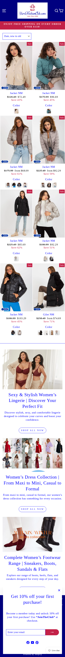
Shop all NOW (32, 509)
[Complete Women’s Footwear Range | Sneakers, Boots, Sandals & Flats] (32, 534)
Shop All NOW (32, 430)
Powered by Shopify (32, 654)
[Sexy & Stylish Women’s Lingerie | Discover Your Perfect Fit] (32, 369)
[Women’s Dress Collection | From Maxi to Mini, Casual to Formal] (32, 455)
